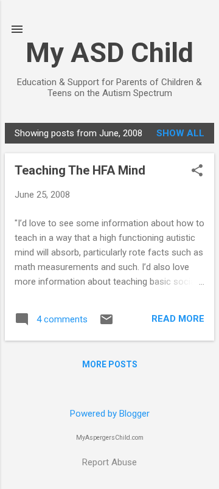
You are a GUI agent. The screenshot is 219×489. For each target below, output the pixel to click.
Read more (177, 318)
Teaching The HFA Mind (80, 170)
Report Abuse (109, 462)
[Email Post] (106, 323)
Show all (180, 133)
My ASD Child (109, 52)
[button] (197, 171)
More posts (109, 364)
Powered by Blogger (110, 413)
